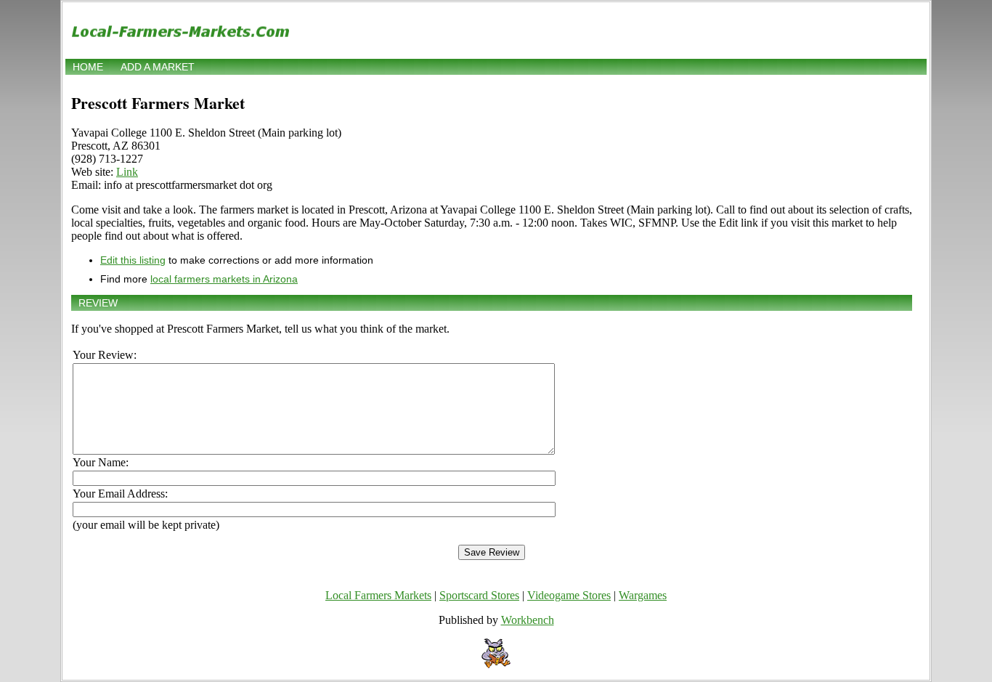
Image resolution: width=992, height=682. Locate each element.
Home (88, 67)
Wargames (643, 595)
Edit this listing (133, 260)
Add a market (158, 67)
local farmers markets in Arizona (224, 279)
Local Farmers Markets (378, 595)
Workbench (527, 620)
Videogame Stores (569, 595)
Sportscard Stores (479, 595)
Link (127, 172)
